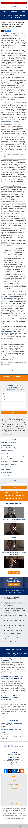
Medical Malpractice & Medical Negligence (13, 456)
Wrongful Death (6, 458)
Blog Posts (14, 803)
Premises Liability (7, 450)
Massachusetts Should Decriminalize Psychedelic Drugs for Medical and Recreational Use (11, 697)
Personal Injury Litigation (9, 464)
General (4, 453)
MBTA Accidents (6, 469)
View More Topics (5, 475)
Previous (4, 370)
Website (14, 780)
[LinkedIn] (14, 771)
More (23, 11)
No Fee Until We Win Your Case (14, 377)
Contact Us (14, 11)
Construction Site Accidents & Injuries (12, 461)
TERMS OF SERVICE (14, 792)
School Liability (6, 467)
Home (4, 11)
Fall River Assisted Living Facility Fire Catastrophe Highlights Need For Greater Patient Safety (13, 731)
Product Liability (6, 445)
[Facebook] (6, 771)
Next (15, 370)
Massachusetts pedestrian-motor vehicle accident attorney (13, 121)
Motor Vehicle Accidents (21, 362)
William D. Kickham (18, 822)
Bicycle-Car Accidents (10, 362)
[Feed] (22, 771)
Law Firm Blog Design (13, 826)
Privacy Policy (14, 784)
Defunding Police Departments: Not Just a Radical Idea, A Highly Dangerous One (12, 677)
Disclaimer (14, 788)
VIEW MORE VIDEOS (14, 572)
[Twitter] (10, 771)
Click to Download (14, 584)
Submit (14, 412)
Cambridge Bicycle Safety (8, 331)
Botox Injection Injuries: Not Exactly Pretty (12, 736)
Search (14, 487)
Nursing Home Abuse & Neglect (10, 447)
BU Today (14, 58)
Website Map (14, 796)
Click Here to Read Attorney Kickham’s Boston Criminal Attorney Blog (14, 654)
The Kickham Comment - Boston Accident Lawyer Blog (14, 6)
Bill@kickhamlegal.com (16, 764)
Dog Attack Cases (6, 472)
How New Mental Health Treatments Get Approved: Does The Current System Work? (12, 724)
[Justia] (18, 771)
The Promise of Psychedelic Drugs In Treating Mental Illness (13, 659)
